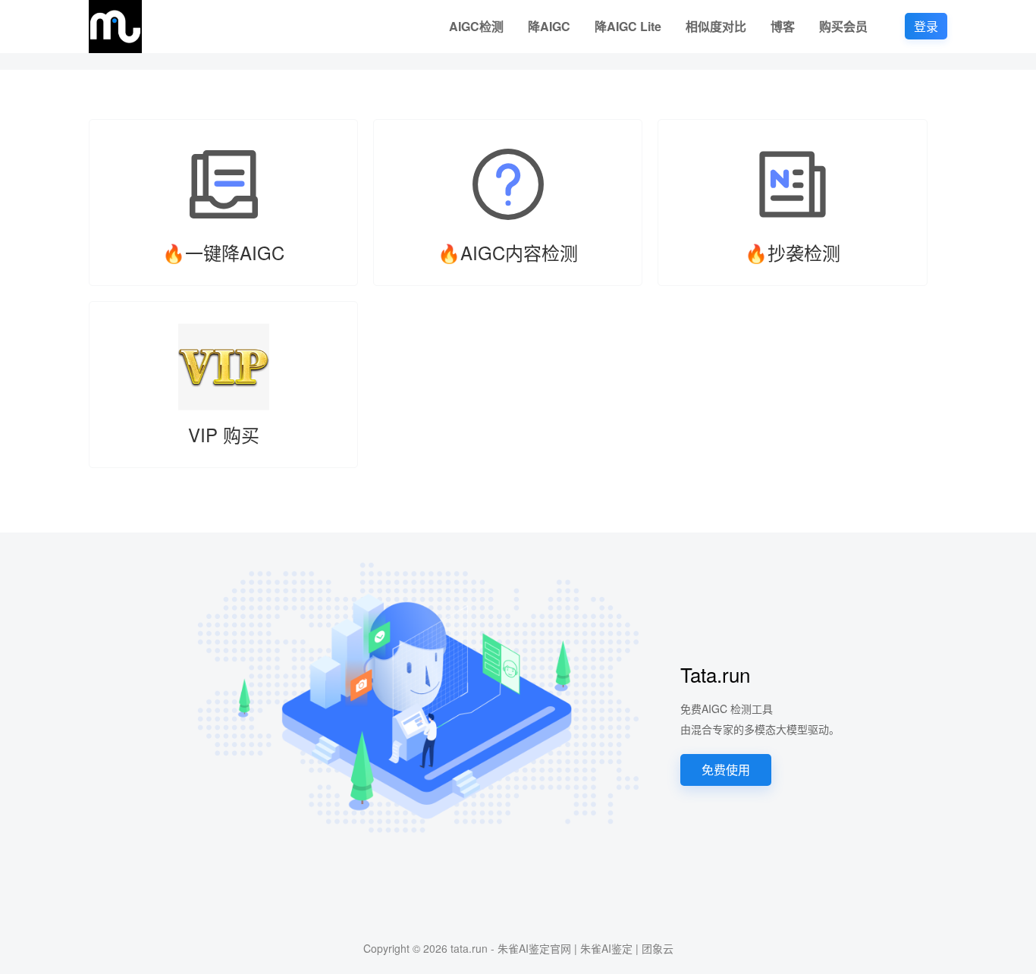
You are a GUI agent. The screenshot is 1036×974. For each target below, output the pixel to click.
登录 (926, 26)
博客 (783, 26)
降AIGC (549, 26)
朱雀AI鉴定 (606, 948)
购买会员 (843, 26)
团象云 (657, 948)
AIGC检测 (476, 26)
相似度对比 (716, 26)
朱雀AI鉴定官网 (534, 948)
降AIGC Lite (628, 26)
